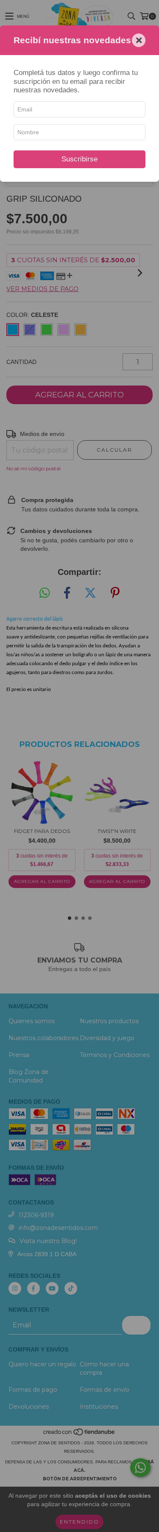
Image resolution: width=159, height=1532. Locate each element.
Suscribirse (79, 159)
